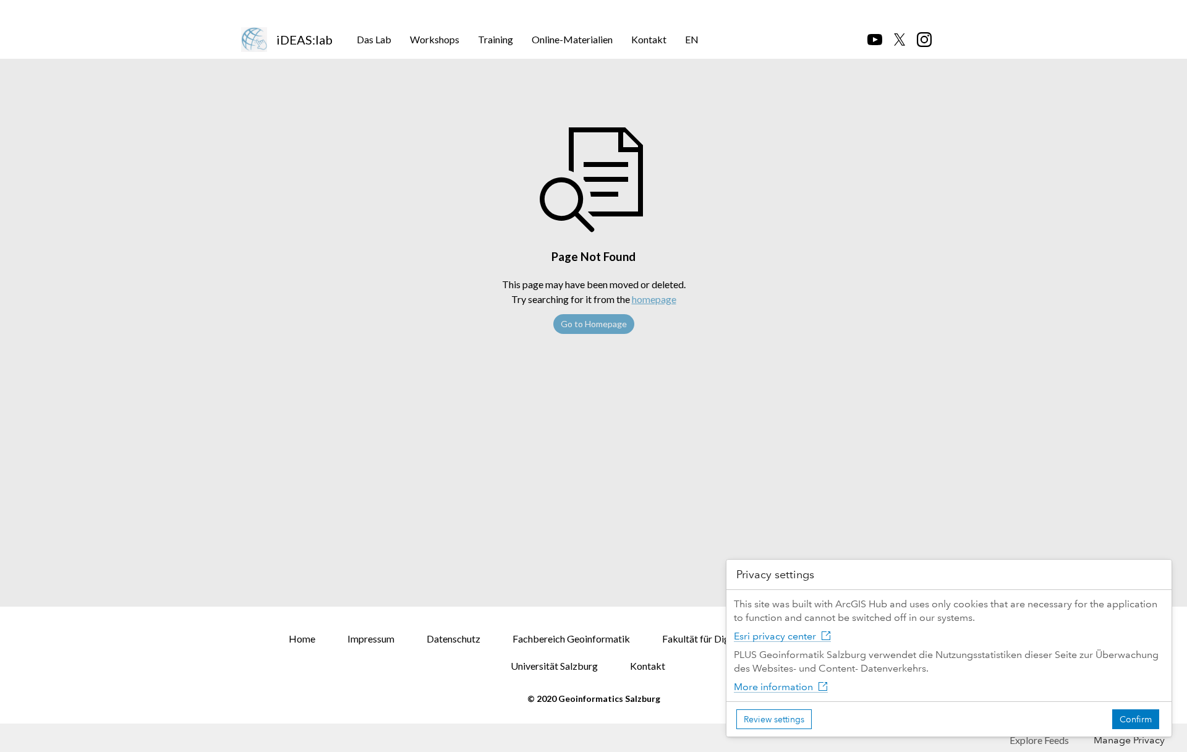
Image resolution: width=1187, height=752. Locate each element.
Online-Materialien (572, 39)
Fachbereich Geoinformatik (571, 638)
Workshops (434, 39)
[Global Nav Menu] (248, 10)
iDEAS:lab (304, 39)
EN (692, 39)
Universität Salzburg (554, 666)
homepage (654, 299)
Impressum (370, 638)
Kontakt (648, 39)
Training (495, 39)
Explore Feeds (1039, 740)
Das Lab (374, 39)
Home (302, 638)
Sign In (923, 10)
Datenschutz (453, 638)
